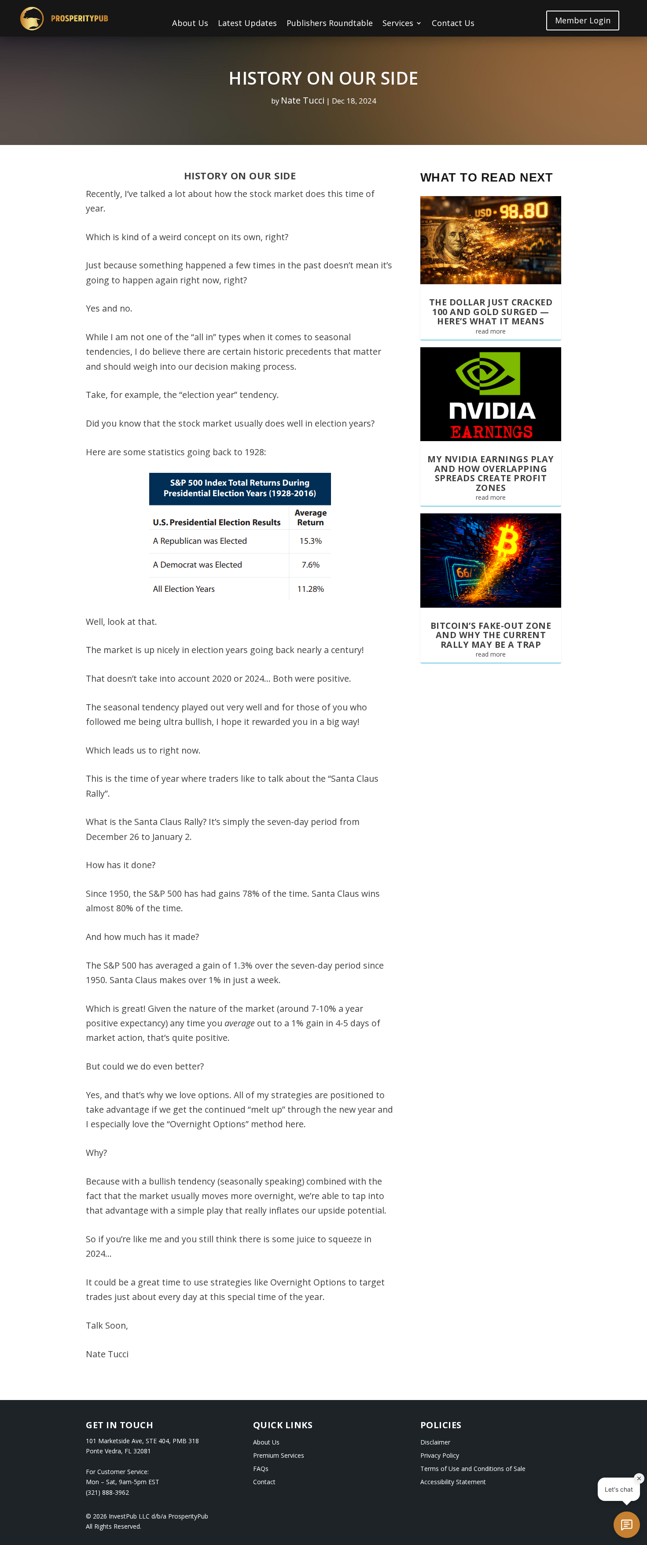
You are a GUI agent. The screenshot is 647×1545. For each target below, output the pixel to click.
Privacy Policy (439, 1456)
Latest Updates (247, 24)
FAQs (260, 1469)
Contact (264, 1482)
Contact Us (453, 24)
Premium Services (278, 1456)
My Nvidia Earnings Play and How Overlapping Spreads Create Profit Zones (490, 473)
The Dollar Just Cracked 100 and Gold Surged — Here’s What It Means (491, 311)
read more (491, 331)
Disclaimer (435, 1442)
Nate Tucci (302, 100)
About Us (190, 24)
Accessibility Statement (453, 1482)
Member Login (582, 20)
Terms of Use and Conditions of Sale (473, 1469)
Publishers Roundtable (330, 24)
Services (397, 24)
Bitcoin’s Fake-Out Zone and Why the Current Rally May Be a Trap (490, 635)
